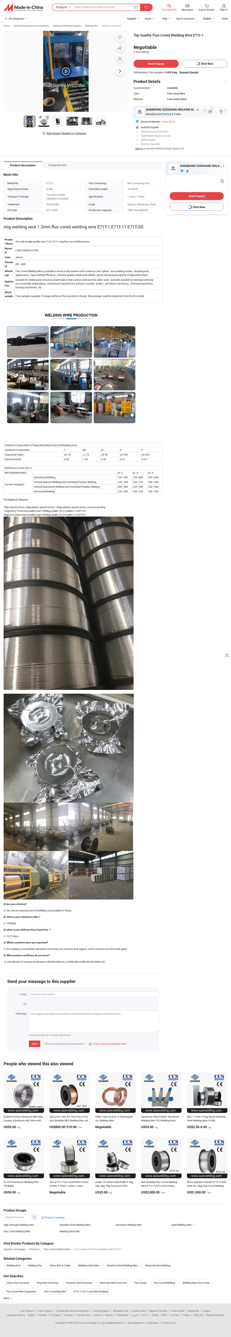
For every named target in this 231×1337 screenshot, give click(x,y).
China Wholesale (101, 1310)
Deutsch (109, 1315)
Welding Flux (35, 1265)
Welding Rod (13, 1265)
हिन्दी (164, 1315)
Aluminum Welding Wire (129, 1225)
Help (164, 18)
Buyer (148, 18)
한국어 (144, 1315)
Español (43, 1315)
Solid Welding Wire (181, 1225)
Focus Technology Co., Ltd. (92, 1322)
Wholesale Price (120, 1310)
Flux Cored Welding (164, 1282)
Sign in (223, 9)
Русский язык (83, 1315)
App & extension (185, 18)
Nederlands (122, 1315)
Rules (225, 18)
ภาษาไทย (174, 1315)
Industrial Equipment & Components (31, 25)
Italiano (97, 1315)
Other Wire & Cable (60, 1265)
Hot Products (27, 1310)
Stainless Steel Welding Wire (75, 1225)
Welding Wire (91, 25)
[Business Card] (222, 181)
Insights (207, 1310)
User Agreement (135, 1322)
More (7, 1298)
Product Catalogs (54, 1217)
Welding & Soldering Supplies (67, 25)
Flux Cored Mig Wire (55, 1291)
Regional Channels (158, 1310)
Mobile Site (193, 1310)
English (31, 1315)
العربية (135, 1315)
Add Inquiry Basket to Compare (66, 133)
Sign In (139, 148)
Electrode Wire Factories (113, 1282)
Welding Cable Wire (111, 25)
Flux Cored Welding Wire (17, 1231)
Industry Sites (138, 1310)
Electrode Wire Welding (157, 1265)
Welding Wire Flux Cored (196, 1282)
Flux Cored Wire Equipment (21, 1291)
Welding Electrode (69, 1231)
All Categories (16, 18)
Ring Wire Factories (47, 1282)
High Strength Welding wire (19, 1225)
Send (34, 1043)
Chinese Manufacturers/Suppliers (72, 1310)
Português (55, 1315)
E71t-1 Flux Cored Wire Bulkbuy (91, 1291)
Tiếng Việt (198, 1315)
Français (68, 1315)
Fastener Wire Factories (79, 1282)
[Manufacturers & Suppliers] (23, 7)
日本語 (155, 1315)
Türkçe (186, 1315)
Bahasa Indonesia (215, 1315)
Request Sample (189, 72)
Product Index (178, 1310)
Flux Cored (140, 1282)
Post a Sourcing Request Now (107, 1043)
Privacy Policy (169, 1322)
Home (7, 25)
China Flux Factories (17, 1282)
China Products (45, 1310)
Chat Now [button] (207, 63)
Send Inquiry (156, 63)
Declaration (152, 1322)
